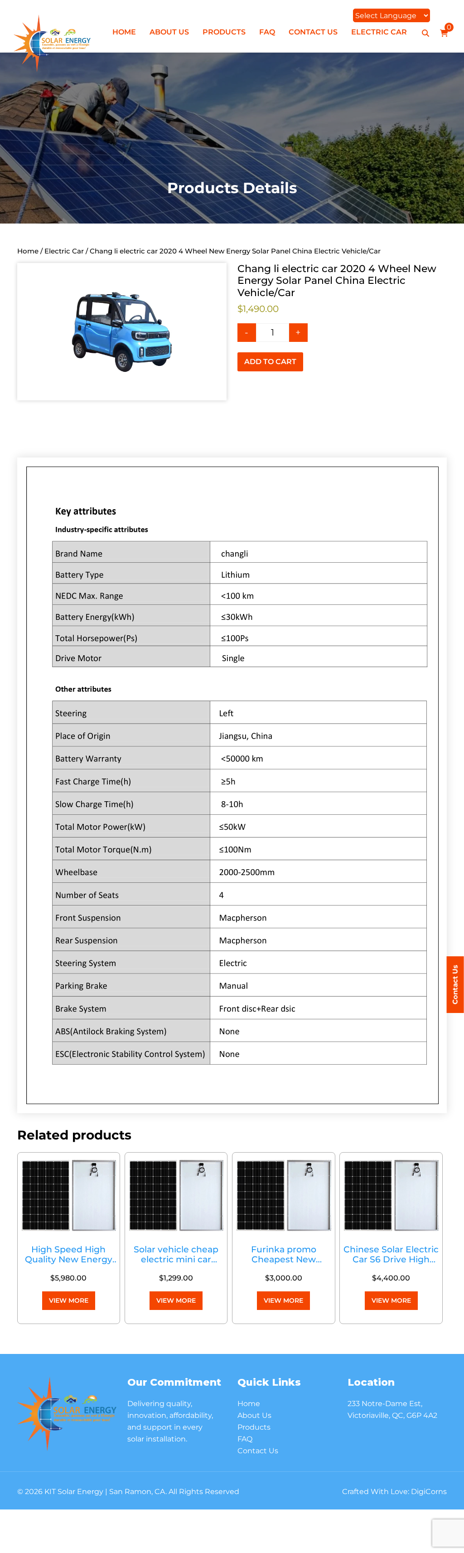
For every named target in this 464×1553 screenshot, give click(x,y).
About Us (169, 32)
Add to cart (270, 361)
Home (124, 32)
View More (68, 1300)
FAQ (267, 32)
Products (224, 32)
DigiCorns (429, 1491)
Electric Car (379, 32)
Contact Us (313, 32)
